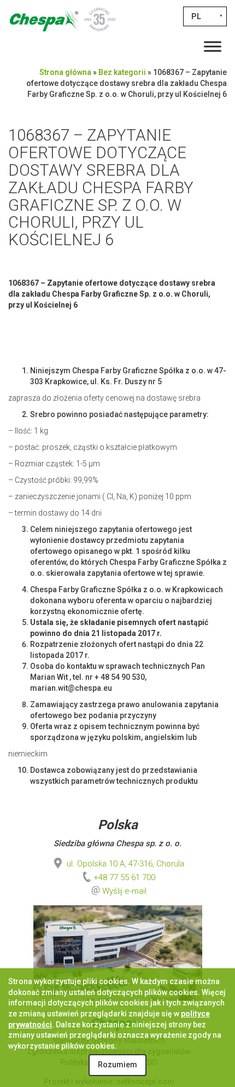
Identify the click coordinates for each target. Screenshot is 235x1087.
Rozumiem (117, 1064)
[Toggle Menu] (212, 46)
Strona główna (65, 72)
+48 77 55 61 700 (124, 877)
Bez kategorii (122, 72)
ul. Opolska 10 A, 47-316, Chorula (124, 864)
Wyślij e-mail (124, 891)
